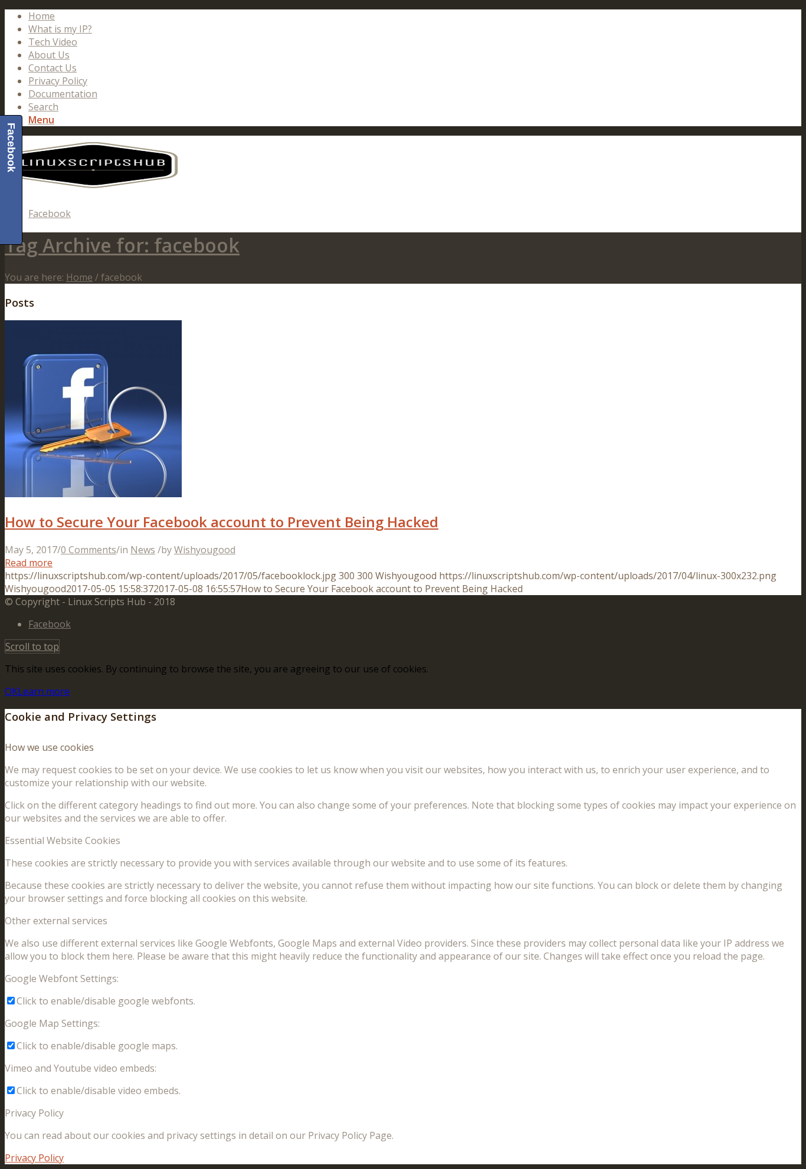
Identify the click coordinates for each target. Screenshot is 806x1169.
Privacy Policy (57, 80)
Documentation (62, 93)
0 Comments (88, 549)
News (142, 549)
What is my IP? (60, 28)
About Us (49, 54)
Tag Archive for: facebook (122, 245)
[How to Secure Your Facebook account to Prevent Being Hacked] (93, 493)
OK (11, 691)
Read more (29, 562)
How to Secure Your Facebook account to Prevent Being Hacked (221, 521)
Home (41, 15)
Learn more (44, 691)
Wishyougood (204, 549)
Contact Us (52, 67)
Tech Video (52, 41)
